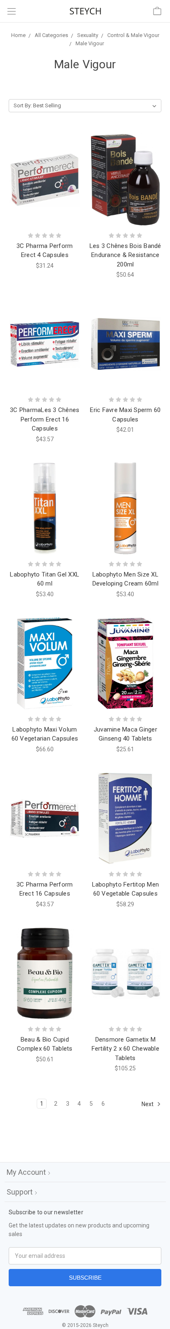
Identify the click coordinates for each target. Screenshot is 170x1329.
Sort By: (23, 105)
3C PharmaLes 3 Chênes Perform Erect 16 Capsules (44, 419)
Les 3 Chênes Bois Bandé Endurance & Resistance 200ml (125, 255)
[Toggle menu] (11, 11)
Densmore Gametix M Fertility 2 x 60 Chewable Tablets (125, 1049)
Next (148, 1104)
